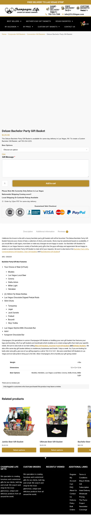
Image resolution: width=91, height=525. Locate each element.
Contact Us (69, 27)
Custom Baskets (84, 7)
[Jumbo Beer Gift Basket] (19, 421)
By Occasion (10, 27)
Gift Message (8, 157)
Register (73, 474)
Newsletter (83, 506)
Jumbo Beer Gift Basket (12, 442)
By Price (27, 27)
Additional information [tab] (45, 232)
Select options (19, 450)
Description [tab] (28, 232)
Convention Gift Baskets (36, 34)
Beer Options (7, 145)
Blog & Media (84, 481)
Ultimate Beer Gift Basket (51, 442)
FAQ (71, 487)
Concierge (83, 510)
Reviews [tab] (61, 232)
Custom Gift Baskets (47, 27)
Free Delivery (69, 7)
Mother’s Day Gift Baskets (38, 21)
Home (4, 34)
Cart (71, 484)
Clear (3, 154)
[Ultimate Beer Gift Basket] (57, 421)
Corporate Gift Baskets (16, 34)
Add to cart (51, 183)
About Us (73, 490)
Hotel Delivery (84, 490)
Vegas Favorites (63, 21)
